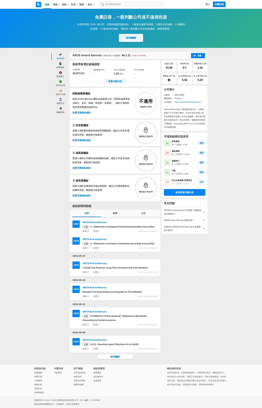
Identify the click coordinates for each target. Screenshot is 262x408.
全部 (86, 213)
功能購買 (58, 373)
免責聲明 (97, 380)
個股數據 (38, 373)
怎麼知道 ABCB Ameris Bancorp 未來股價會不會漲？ (182, 228)
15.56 (169, 67)
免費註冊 (219, 4)
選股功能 (38, 376)
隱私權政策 (98, 376)
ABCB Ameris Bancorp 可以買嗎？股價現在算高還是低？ (183, 212)
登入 (208, 4)
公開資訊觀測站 (188, 373)
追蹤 (200, 55)
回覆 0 (96, 231)
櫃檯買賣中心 (218, 373)
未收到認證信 (80, 373)
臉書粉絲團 (79, 384)
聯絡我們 (78, 376)
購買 (81, 4)
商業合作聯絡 (80, 380)
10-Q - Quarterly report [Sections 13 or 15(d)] (111, 344)
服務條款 (97, 373)
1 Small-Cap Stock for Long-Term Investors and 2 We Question (115, 267)
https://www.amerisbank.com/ (188, 102)
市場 (73, 4)
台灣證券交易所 (203, 373)
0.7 (184, 67)
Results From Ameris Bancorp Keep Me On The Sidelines (112, 292)
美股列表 (38, 388)
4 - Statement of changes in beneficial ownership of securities (119, 226)
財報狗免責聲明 (206, 384)
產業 (64, 4)
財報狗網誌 (39, 392)
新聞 (115, 213)
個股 (47, 4)
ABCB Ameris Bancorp (94, 222)
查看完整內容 (115, 81)
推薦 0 (85, 231)
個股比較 (38, 384)
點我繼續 (131, 37)
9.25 (200, 80)
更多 (90, 4)
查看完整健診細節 (81, 112)
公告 (143, 213)
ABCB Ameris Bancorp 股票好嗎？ (179, 220)
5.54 (184, 80)
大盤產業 (38, 380)
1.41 (200, 67)
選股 (55, 4)
